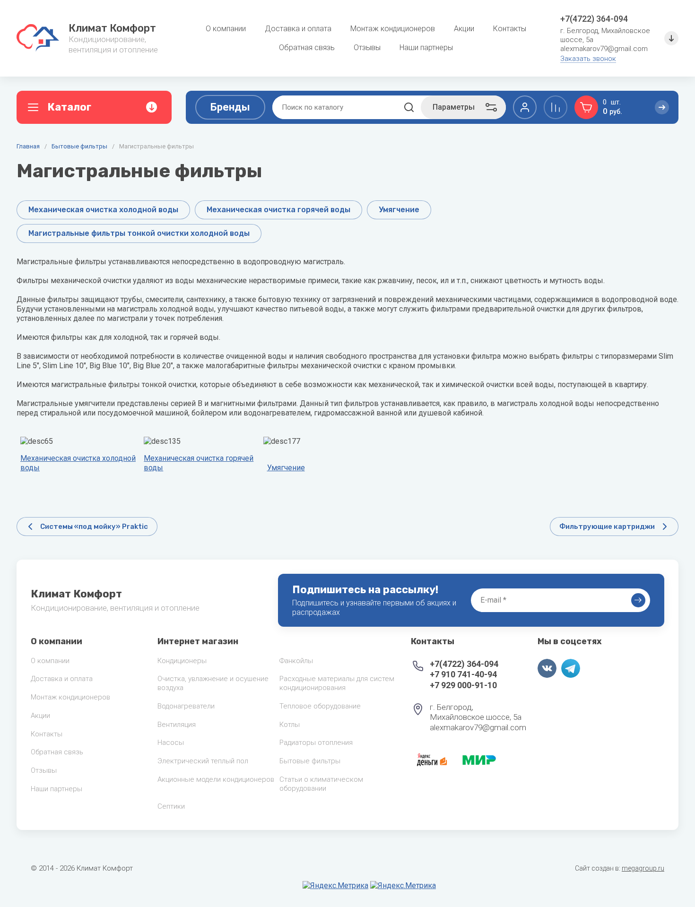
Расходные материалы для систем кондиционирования (336, 683)
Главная (28, 146)
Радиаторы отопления (316, 742)
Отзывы (44, 770)
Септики (171, 806)
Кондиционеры (182, 660)
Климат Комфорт (112, 28)
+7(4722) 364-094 (594, 19)
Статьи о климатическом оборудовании (321, 784)
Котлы (289, 724)
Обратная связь (57, 752)
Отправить (638, 600)
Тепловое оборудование (320, 706)
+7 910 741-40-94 (463, 674)
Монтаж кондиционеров (70, 697)
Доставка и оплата (62, 678)
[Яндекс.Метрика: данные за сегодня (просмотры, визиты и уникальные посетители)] (335, 885)
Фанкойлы (296, 660)
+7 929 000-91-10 (463, 685)
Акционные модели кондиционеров (215, 779)
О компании (50, 660)
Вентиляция (176, 724)
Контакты (46, 734)
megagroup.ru (643, 868)
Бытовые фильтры (79, 146)
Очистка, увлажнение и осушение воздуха (213, 683)
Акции (40, 715)
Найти (409, 107)
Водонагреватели (186, 706)
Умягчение (286, 467)
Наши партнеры (56, 789)
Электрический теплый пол (202, 761)
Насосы (170, 742)
